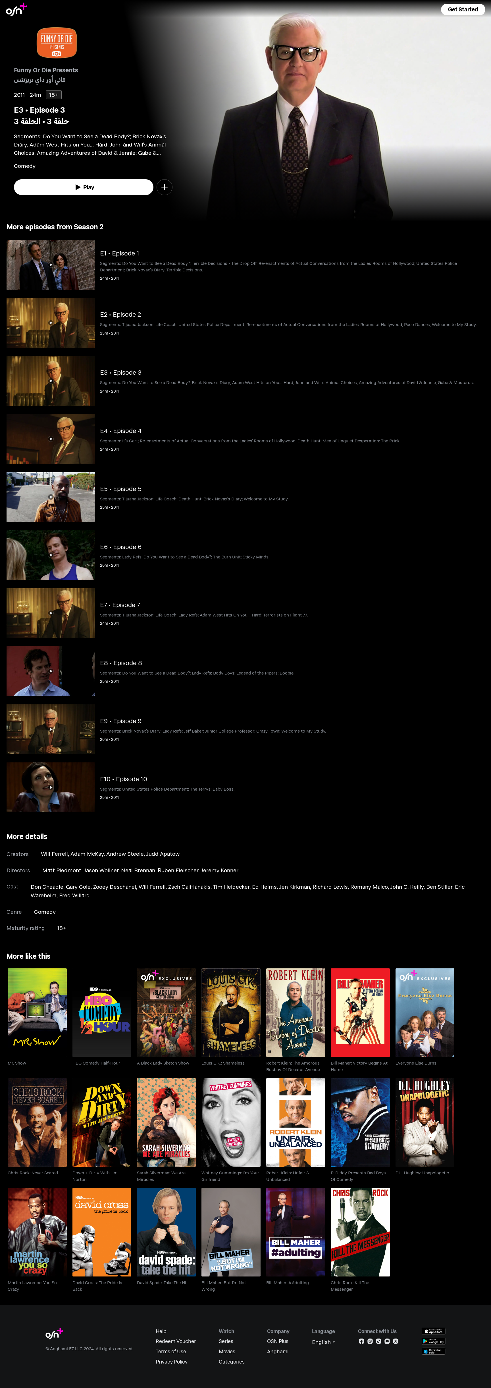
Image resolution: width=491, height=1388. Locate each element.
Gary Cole (78, 886)
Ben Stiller (439, 886)
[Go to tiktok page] (378, 1342)
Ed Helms (264, 886)
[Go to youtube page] (387, 1342)
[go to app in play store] (434, 1341)
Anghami (277, 1351)
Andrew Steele (125, 853)
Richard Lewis (330, 886)
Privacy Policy (172, 1361)
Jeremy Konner (219, 870)
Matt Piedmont (61, 870)
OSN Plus (277, 1341)
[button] (463, 9)
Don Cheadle (47, 886)
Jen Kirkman (294, 886)
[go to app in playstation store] (434, 1351)
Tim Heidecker (231, 886)
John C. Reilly (407, 886)
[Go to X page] (395, 1342)
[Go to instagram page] (370, 1342)
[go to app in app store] (434, 1331)
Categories (232, 1361)
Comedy (45, 911)
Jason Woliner (101, 870)
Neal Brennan (138, 870)
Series (226, 1341)
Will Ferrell (54, 853)
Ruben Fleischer (178, 870)
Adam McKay (87, 853)
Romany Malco (369, 886)
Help (161, 1331)
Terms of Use (171, 1351)
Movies (227, 1351)
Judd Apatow (163, 853)
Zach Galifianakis (189, 886)
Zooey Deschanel (114, 886)
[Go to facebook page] (361, 1342)
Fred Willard (74, 895)
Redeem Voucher (176, 1341)
